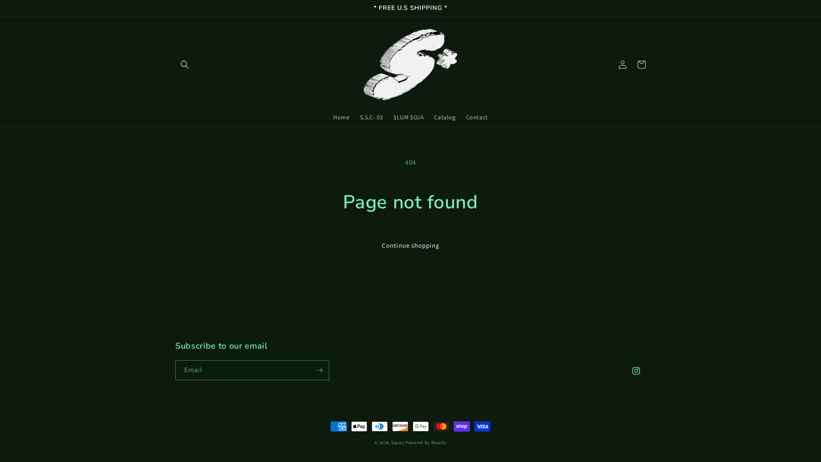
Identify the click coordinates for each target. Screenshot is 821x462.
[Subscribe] (319, 370)
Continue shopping (411, 245)
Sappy (398, 442)
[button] (184, 64)
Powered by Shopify (425, 442)
